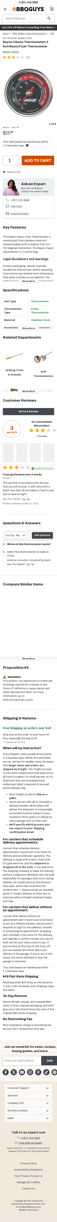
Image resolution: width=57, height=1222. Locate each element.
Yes (24, 499)
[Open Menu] (5, 9)
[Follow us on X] (14, 1072)
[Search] (49, 18)
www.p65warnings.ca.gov (18, 699)
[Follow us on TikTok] (46, 1072)
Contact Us (28, 1188)
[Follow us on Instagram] (30, 1072)
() (28, 57)
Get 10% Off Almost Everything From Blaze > (28, 27)
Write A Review (28, 411)
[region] (28, 95)
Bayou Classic (11, 51)
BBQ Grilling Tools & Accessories (29, 33)
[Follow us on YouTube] (22, 1072)
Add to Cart (37, 161)
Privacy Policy (28, 1163)
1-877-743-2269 (28, 2)
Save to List (14, 172)
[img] (28, 92)
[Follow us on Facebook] (6, 1072)
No (28, 499)
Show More (28, 281)
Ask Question (42, 535)
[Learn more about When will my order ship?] (27, 145)
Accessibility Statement (28, 1169)
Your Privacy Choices (26, 1176)
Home (6, 33)
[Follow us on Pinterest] (38, 1072)
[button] (28, 1088)
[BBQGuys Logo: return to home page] (28, 9)
